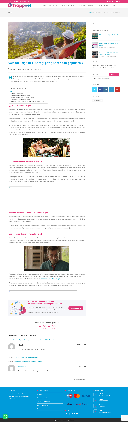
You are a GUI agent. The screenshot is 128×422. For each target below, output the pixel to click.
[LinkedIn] (111, 89)
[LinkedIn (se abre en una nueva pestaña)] (114, 1)
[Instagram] (105, 89)
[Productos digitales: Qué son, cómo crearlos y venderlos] (95, 54)
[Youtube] (117, 89)
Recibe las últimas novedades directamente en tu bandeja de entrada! (28, 101)
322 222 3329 (13, 1)
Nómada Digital (24, 69)
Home (90, 12)
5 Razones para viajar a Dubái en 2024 (109, 35)
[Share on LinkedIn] (49, 327)
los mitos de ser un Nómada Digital (50, 279)
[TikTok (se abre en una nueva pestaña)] (119, 1)
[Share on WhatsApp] (53, 327)
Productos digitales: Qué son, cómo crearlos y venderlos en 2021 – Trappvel (33, 340)
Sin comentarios (111, 37)
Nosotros (39, 394)
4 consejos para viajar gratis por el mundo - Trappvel (27, 361)
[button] (5, 416)
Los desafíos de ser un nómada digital (20, 99)
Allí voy (114, 74)
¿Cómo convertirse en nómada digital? (21, 95)
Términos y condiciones (43, 401)
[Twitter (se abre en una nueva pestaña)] (107, 1)
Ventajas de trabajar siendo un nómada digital (22, 97)
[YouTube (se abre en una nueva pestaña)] (117, 1)
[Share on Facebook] (40, 327)
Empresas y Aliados (42, 398)
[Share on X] (44, 327)
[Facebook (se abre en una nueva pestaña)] (110, 1)
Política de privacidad (43, 405)
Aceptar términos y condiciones (102, 78)
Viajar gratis (97, 100)
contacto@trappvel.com (23, 1)
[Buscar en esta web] (106, 23)
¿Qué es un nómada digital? (18, 93)
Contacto (39, 409)
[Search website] (120, 5)
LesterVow (22, 367)
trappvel (12, 69)
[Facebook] (100, 89)
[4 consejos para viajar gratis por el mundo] (95, 45)
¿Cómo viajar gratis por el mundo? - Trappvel (25, 357)
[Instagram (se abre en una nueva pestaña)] (112, 1)
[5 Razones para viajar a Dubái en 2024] (95, 36)
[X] (94, 89)
